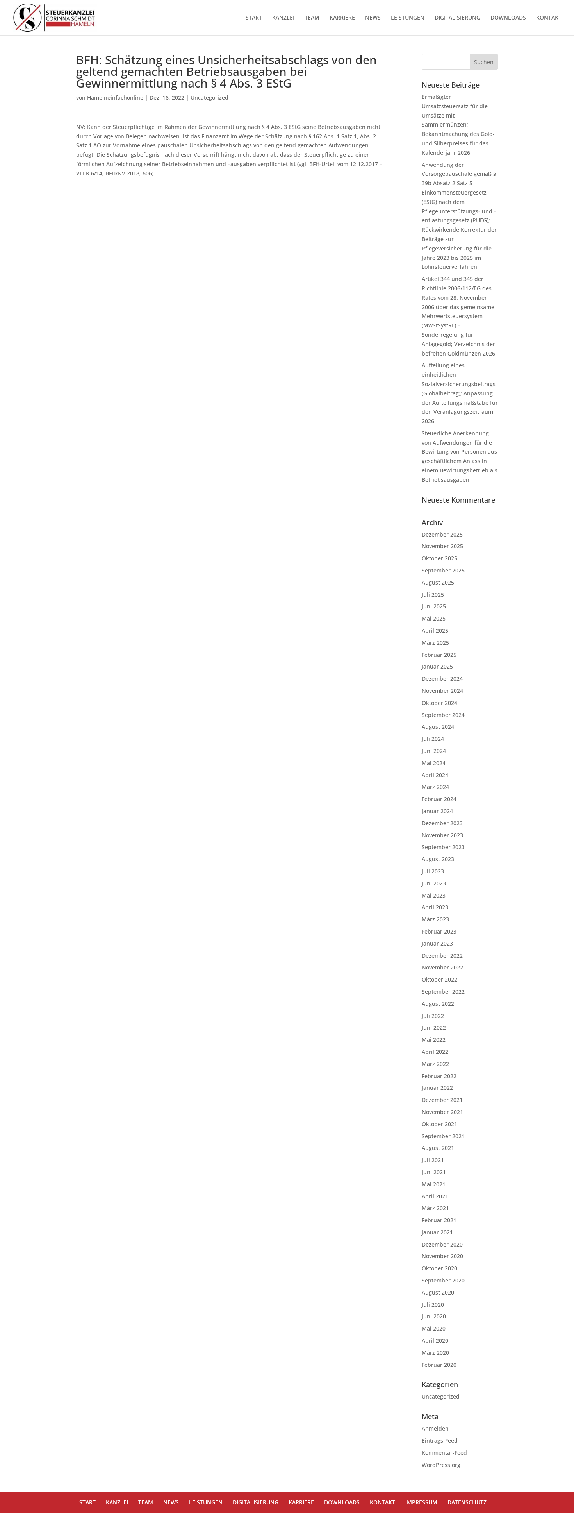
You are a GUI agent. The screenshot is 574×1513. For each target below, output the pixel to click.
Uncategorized (209, 97)
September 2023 (443, 847)
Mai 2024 (434, 763)
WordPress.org (441, 1464)
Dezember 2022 (442, 955)
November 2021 (442, 1112)
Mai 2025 (434, 618)
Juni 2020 (434, 1316)
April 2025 (435, 630)
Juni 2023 (434, 883)
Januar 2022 (437, 1087)
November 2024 (442, 690)
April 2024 (435, 775)
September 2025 (443, 570)
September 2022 (443, 991)
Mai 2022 (434, 1039)
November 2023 (442, 835)
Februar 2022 (439, 1076)
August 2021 (438, 1148)
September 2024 (443, 715)
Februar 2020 (439, 1364)
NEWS (373, 18)
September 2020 (443, 1280)
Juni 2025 (434, 606)
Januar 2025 (437, 666)
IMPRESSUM (421, 1502)
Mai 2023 (434, 895)
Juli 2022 (433, 1015)
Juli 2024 (433, 738)
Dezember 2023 (442, 823)
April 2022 (435, 1051)
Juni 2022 (434, 1027)
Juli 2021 (433, 1160)
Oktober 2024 (439, 702)
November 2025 (442, 546)
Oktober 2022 (439, 979)
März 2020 (435, 1352)
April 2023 (435, 907)
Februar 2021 (439, 1220)
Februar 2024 (439, 799)
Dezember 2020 (442, 1244)
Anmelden (435, 1428)
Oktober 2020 (439, 1268)
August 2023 (438, 859)
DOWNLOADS (508, 18)
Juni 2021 (434, 1172)
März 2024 (435, 786)
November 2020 (442, 1256)
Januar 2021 (437, 1232)
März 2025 (435, 642)
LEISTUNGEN (407, 18)
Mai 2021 (434, 1184)
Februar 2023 (439, 931)
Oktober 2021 (439, 1124)
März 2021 (435, 1208)
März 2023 (435, 919)
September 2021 (443, 1136)
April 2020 (435, 1340)
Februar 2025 (439, 654)
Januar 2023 (437, 943)
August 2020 (438, 1292)
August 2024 (438, 726)
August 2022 (438, 1003)
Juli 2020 (433, 1304)
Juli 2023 (433, 871)
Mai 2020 (434, 1328)
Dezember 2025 (442, 534)
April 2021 (435, 1196)
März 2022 (435, 1064)
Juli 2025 (433, 594)
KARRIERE (342, 18)
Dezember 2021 (442, 1099)
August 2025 (438, 582)
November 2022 (442, 967)
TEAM (312, 18)
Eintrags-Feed (440, 1440)
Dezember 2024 (442, 678)
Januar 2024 (437, 811)
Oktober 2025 (439, 558)
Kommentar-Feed (444, 1452)
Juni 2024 (434, 751)
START (254, 18)
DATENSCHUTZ (467, 1502)
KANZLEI (283, 18)
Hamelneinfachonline (115, 97)
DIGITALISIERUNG (457, 18)
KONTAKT (549, 18)
